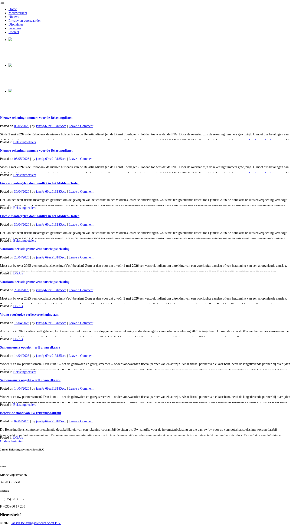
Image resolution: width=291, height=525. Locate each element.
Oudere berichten (11, 441)
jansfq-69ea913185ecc (51, 126)
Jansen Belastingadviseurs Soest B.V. (36, 523)
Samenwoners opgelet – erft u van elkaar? (30, 347)
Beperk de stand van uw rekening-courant (30, 413)
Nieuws (14, 17)
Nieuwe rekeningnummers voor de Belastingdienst (36, 117)
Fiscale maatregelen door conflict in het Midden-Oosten (39, 183)
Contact (14, 32)
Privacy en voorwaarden (25, 20)
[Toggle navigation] (2, 3)
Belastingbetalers (24, 142)
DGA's (18, 273)
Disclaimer (16, 24)
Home (13, 9)
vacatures (15, 28)
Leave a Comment (81, 126)
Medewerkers (18, 13)
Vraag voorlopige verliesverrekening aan (29, 314)
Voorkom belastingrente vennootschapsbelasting (34, 249)
